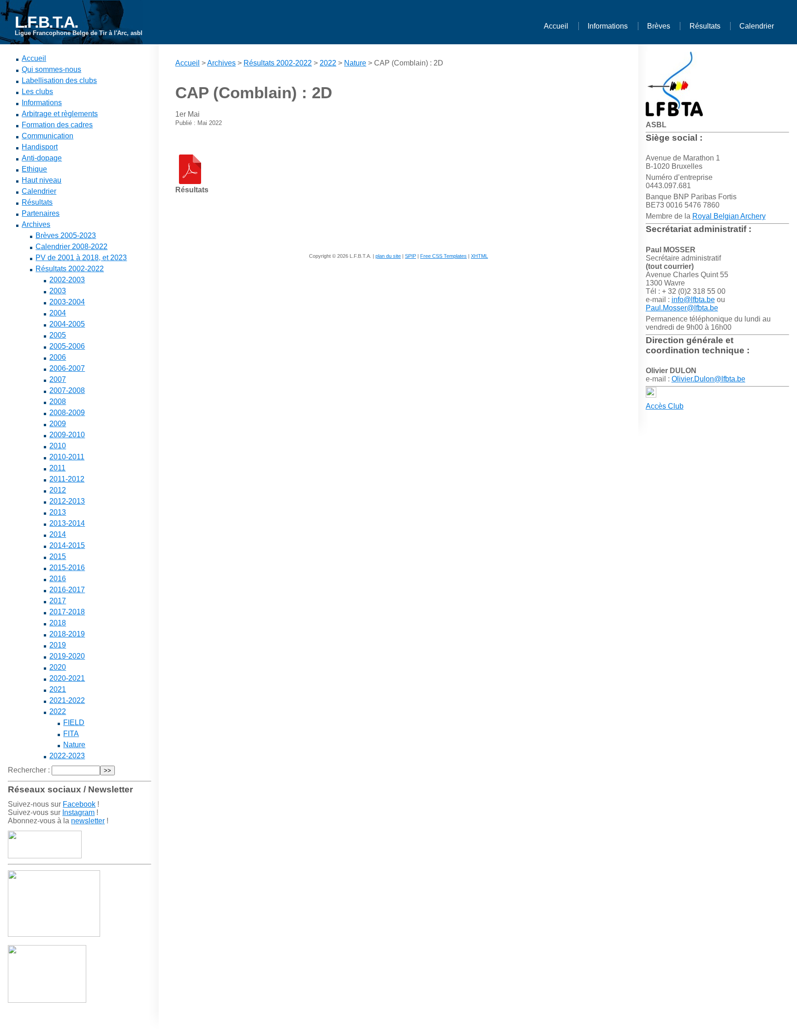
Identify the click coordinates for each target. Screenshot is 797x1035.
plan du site (388, 256)
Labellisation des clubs (59, 80)
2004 (57, 313)
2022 (57, 711)
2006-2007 (67, 368)
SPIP (410, 256)
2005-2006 (67, 346)
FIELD (73, 722)
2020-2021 (67, 678)
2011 (57, 468)
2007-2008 (67, 390)
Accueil (556, 26)
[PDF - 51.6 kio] (190, 181)
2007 (57, 379)
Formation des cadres (57, 125)
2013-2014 (67, 523)
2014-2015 (67, 545)
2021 (57, 689)
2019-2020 (67, 656)
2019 (57, 645)
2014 (57, 534)
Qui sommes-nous (51, 69)
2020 (57, 667)
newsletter (88, 821)
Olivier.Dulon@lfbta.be (708, 379)
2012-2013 (67, 501)
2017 (57, 601)
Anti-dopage (42, 158)
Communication (47, 136)
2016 (57, 579)
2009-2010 (67, 435)
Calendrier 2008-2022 (71, 246)
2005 (57, 335)
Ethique (34, 169)
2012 (57, 490)
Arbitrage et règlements (60, 114)
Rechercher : (29, 770)
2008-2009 (67, 412)
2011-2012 (66, 479)
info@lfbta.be (693, 299)
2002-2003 (67, 280)
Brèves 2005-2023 (66, 235)
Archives (36, 224)
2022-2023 (67, 756)
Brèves (658, 26)
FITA (71, 734)
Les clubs (37, 91)
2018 (57, 623)
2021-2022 (67, 700)
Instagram (78, 812)
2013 (57, 512)
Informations (608, 26)
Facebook (79, 804)
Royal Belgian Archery (729, 216)
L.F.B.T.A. (46, 22)
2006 (57, 357)
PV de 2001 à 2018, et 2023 (81, 258)
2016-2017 (67, 590)
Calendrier (756, 26)
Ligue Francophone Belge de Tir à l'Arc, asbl (79, 33)
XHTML (479, 256)
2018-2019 (67, 634)
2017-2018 (67, 612)
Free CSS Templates (443, 256)
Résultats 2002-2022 (70, 269)
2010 (57, 446)
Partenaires (40, 213)
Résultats (705, 26)
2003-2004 (67, 302)
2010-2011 (66, 457)
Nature (74, 745)
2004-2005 (67, 324)
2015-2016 (67, 567)
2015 (57, 556)
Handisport (40, 147)
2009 (57, 424)
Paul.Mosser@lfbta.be (682, 308)
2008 (57, 401)
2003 (57, 291)
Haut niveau (41, 180)
